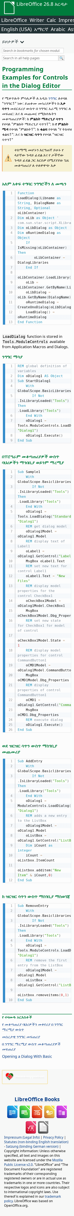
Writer (37, 20)
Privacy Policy (53, 1137)
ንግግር (53, 98)
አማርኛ (41, 29)
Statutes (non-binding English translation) (36, 1142)
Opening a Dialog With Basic (27, 1056)
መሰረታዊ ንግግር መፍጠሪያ (21, 1036)
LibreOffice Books (37, 1099)
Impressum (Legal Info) (22, 1137)
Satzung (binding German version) (32, 1146)
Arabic (58, 29)
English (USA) (16, 29)
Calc (51, 20)
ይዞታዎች (10, 41)
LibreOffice (14, 20)
